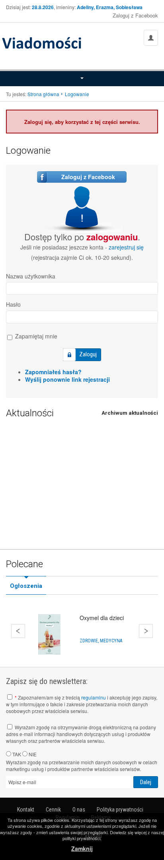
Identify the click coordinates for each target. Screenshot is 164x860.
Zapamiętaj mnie (35, 336)
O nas (78, 809)
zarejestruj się (126, 247)
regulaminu (93, 697)
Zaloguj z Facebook (135, 15)
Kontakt (25, 809)
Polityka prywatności (120, 809)
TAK (16, 754)
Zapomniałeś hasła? (53, 372)
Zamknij (82, 848)
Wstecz (18, 631)
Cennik (53, 809)
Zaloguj (88, 354)
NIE (32, 754)
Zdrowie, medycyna (101, 641)
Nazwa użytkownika (30, 276)
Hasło (13, 304)
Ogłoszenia (26, 585)
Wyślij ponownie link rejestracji (67, 379)
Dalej (146, 631)
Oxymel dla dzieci (102, 618)
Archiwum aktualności (130, 413)
